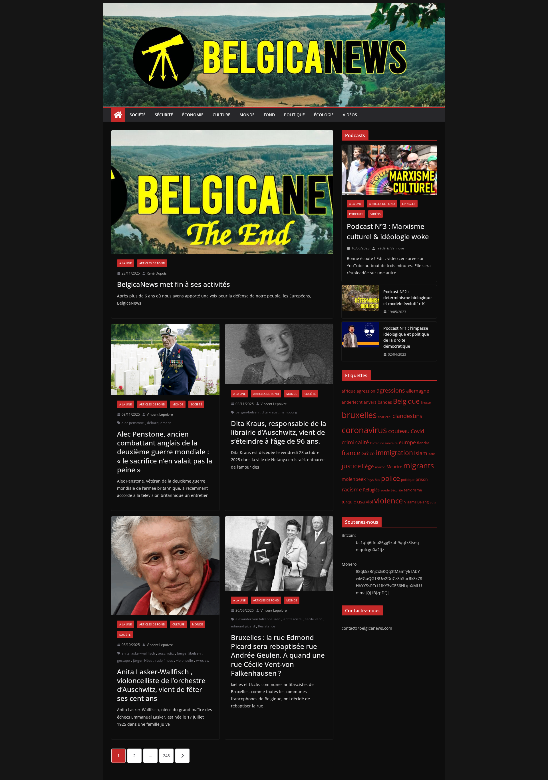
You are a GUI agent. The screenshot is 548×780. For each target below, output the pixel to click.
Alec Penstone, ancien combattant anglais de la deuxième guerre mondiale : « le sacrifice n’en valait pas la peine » (164, 451)
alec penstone (133, 422)
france (351, 453)
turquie (349, 502)
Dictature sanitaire (384, 443)
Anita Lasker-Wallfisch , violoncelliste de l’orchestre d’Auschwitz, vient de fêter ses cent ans (161, 685)
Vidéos (350, 114)
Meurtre (394, 466)
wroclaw (202, 660)
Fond (269, 114)
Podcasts (356, 214)
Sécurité (164, 114)
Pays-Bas (373, 479)
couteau (399, 431)
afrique (349, 391)
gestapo (123, 660)
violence (388, 500)
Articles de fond (152, 263)
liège (368, 466)
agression (366, 391)
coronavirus (364, 429)
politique (407, 479)
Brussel (426, 403)
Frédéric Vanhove (390, 248)
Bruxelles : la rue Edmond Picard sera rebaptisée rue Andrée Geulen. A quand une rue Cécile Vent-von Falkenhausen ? (278, 655)
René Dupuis (157, 273)
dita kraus (269, 412)
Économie (193, 114)
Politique (294, 114)
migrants (418, 465)
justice (351, 466)
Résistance (266, 626)
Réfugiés (371, 490)
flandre (423, 442)
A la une (125, 263)
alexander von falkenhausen (257, 619)
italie (432, 454)
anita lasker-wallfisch (138, 653)
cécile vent (313, 619)
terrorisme (413, 490)
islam (420, 453)
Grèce (368, 453)
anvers (370, 402)
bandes (385, 402)
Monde (247, 114)
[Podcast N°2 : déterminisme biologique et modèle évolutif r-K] (360, 302)
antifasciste (292, 619)
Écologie (324, 114)
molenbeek (354, 479)
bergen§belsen (189, 653)
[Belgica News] (274, 7)
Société (138, 114)
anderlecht (352, 402)
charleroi (384, 417)
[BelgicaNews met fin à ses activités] (222, 192)
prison (422, 479)
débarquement (159, 422)
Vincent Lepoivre (160, 414)
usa (361, 501)
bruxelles (359, 415)
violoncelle (184, 660)
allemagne (417, 390)
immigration (394, 452)
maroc (380, 467)
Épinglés (408, 204)
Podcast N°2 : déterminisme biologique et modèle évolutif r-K (407, 297)
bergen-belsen (247, 412)
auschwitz (166, 653)
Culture (221, 114)
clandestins (407, 416)
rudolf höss (164, 660)
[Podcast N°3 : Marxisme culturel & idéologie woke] (389, 170)
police (390, 478)
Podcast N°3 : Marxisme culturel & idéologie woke (388, 231)
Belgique (406, 401)
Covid (417, 431)
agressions (390, 390)
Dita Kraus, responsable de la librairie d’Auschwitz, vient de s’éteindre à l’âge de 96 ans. (278, 432)
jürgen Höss (142, 660)
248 (166, 755)
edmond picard (243, 626)
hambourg (289, 412)
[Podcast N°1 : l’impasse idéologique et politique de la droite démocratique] (360, 341)
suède (385, 490)
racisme (352, 489)
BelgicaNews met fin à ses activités (173, 284)
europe (407, 442)
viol (369, 502)
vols (433, 502)
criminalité (355, 442)
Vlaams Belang (416, 502)
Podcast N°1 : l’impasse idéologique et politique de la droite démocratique (406, 337)
